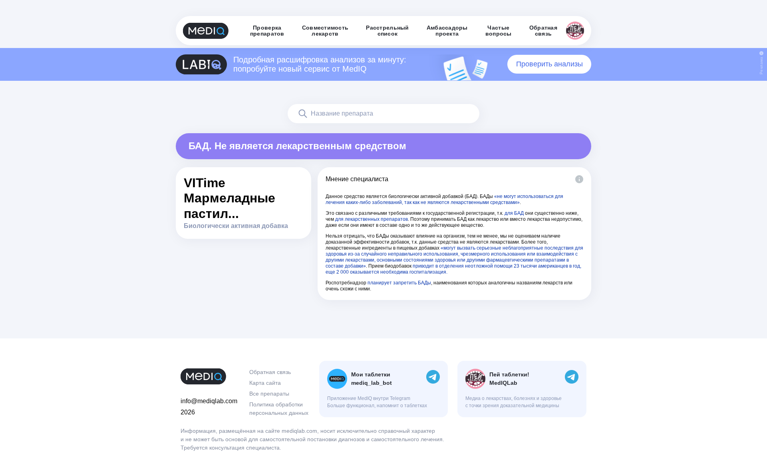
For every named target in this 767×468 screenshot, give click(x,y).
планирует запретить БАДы (399, 283)
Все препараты (269, 393)
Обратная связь (270, 372)
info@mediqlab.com (209, 401)
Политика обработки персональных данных (278, 408)
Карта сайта (265, 383)
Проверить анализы (549, 64)
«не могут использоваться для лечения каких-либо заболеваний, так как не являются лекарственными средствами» (444, 199)
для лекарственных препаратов (371, 219)
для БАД (514, 213)
